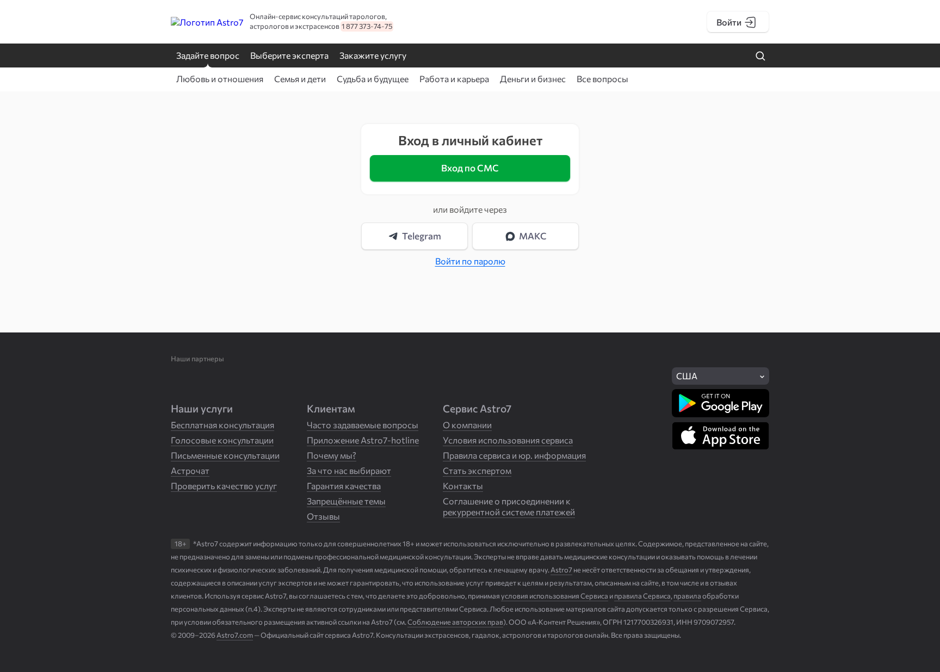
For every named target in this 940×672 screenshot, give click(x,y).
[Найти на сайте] (760, 56)
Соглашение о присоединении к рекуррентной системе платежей (509, 506)
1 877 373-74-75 (367, 26)
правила (687, 595)
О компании (467, 425)
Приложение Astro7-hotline (363, 440)
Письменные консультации (225, 455)
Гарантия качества (344, 485)
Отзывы (323, 516)
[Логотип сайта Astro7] (189, 22)
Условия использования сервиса (508, 440)
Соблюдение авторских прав (455, 622)
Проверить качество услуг (224, 485)
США (686, 376)
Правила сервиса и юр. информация (514, 455)
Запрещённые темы (346, 501)
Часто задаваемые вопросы (362, 425)
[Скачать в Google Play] (720, 403)
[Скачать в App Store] (720, 436)
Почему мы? (331, 455)
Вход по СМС (470, 168)
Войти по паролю (470, 261)
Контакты (463, 485)
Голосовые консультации (222, 440)
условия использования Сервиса (554, 595)
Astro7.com (235, 635)
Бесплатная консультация (222, 425)
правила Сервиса (642, 595)
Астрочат (190, 470)
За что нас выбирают (349, 470)
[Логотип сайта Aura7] (236, 22)
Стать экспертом (477, 470)
